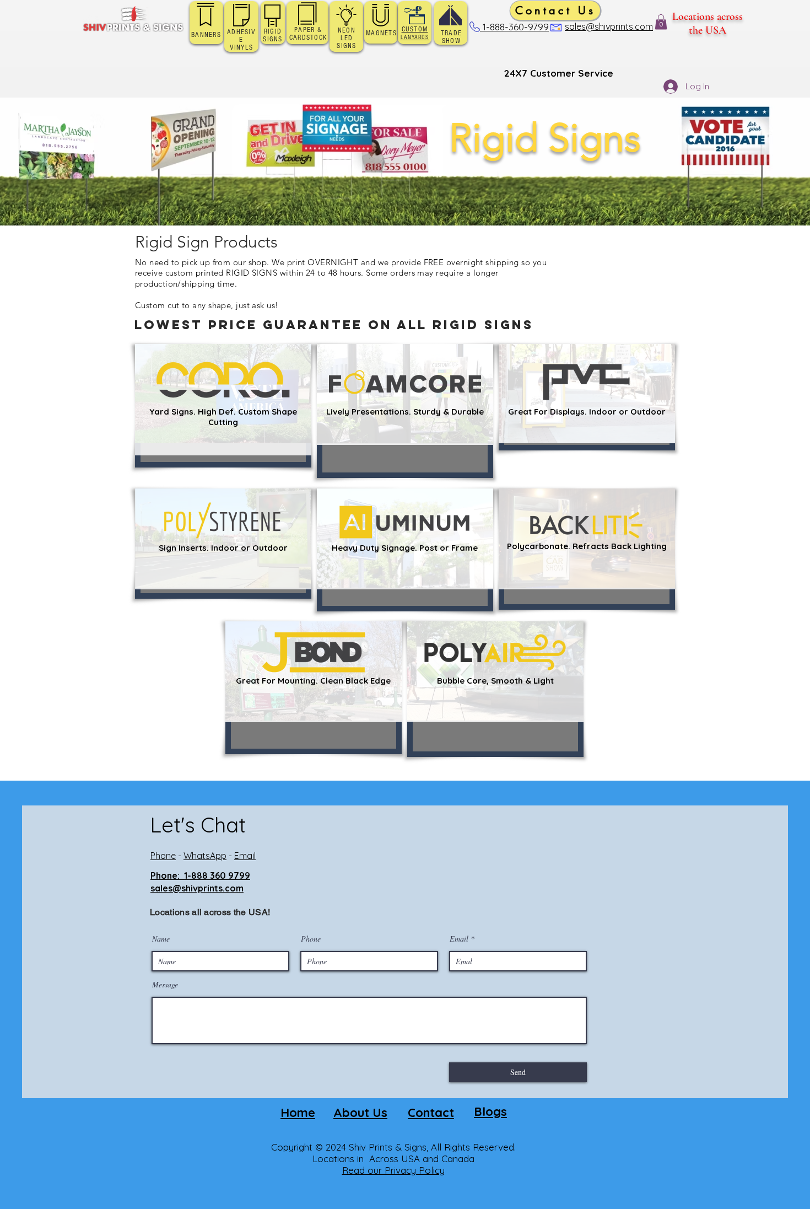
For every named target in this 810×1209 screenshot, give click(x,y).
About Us (360, 1112)
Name (161, 939)
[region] (223, 406)
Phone (163, 855)
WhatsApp (204, 855)
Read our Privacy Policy (393, 1170)
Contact (431, 1112)
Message (165, 984)
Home (297, 1112)
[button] (661, 21)
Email (245, 855)
